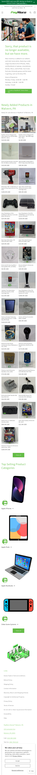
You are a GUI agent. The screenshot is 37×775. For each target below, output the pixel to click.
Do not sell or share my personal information (18, 710)
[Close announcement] (34, 2)
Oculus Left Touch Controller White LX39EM (26, 317)
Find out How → (22, 3)
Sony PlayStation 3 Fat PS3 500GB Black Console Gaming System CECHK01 (26, 215)
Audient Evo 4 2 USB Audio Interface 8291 (8, 421)
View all (18, 455)
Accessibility (7, 714)
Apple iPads (5, 547)
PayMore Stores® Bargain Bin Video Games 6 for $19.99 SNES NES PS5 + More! (9, 136)
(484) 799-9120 (13, 742)
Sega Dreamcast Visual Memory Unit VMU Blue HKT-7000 (27, 370)
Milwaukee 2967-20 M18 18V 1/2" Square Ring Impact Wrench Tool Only (9, 188)
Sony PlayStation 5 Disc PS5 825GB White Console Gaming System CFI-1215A (26, 292)
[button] (2, 12)
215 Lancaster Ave (9, 729)
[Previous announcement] (2, 7)
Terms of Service (9, 705)
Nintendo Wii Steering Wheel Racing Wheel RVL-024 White (8, 265)
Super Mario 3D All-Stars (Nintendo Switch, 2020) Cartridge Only (25, 188)
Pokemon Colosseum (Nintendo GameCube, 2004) (9, 446)
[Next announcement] (35, 7)
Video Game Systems (8, 624)
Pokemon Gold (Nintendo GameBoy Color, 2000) (8, 370)
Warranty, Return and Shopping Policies (16, 693)
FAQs (5, 718)
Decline (17, 766)
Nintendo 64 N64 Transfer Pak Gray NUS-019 (9, 396)
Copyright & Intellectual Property (14, 697)
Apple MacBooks (7, 586)
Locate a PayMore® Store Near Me (18, 91)
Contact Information (10, 688)
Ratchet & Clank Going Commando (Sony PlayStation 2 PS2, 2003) (9, 345)
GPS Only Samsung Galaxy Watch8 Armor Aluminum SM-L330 (26, 345)
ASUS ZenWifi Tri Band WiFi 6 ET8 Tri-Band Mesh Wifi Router (26, 162)
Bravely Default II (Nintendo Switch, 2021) (26, 265)
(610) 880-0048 (11, 738)
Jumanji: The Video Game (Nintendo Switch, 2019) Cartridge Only (8, 292)
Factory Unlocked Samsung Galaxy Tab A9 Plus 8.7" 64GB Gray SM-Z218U (8, 318)
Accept (18, 761)
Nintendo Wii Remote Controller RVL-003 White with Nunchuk (9, 162)
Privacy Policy (8, 701)
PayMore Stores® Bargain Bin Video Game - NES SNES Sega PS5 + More (26, 136)
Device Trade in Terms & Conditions (14, 676)
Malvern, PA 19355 (9, 733)
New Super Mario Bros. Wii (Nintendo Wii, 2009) (8, 240)
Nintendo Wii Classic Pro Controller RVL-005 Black (25, 396)
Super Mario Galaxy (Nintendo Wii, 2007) (26, 421)
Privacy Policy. (17, 756)
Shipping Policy (8, 684)
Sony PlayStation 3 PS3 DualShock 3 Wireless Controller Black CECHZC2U (9, 215)
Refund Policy (8, 680)
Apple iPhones (6, 508)
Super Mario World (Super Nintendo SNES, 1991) (25, 240)
